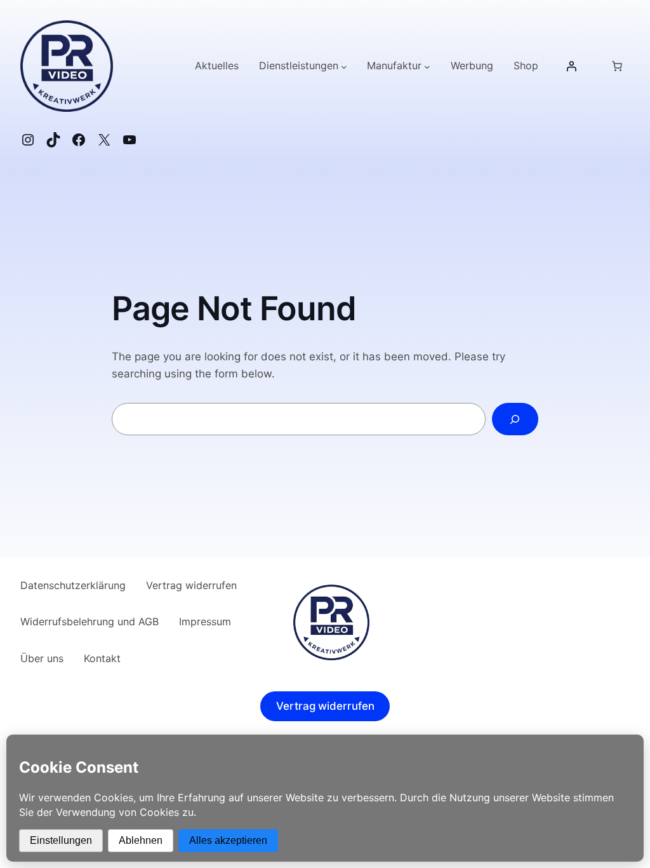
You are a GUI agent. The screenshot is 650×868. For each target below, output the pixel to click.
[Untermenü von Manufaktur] (427, 66)
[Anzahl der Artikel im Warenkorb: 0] (617, 66)
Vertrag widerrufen (325, 706)
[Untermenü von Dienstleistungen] (344, 66)
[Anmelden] (571, 66)
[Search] (515, 419)
